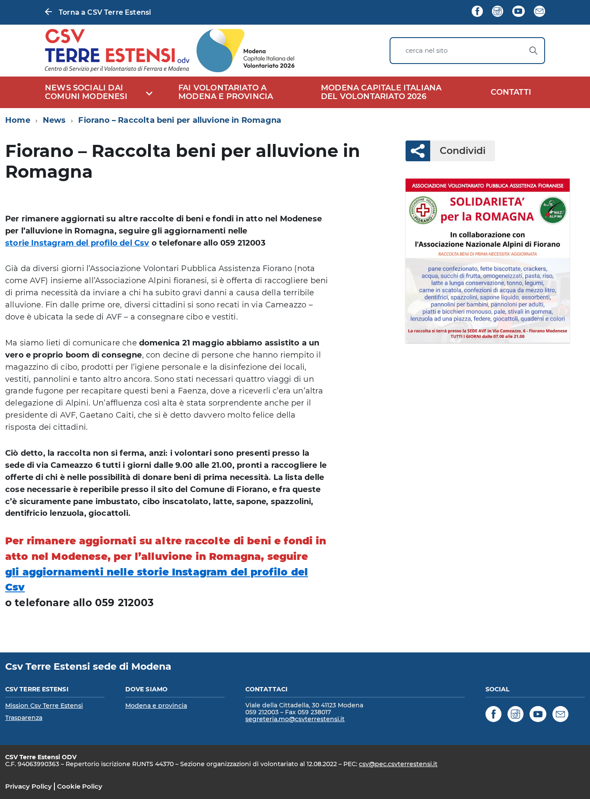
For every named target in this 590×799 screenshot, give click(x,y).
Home (17, 120)
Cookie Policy (79, 786)
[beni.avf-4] (488, 261)
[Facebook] (477, 12)
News (54, 120)
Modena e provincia (156, 706)
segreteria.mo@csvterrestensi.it (295, 719)
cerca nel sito (426, 50)
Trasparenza (23, 718)
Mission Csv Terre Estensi (44, 706)
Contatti (511, 92)
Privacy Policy (28, 786)
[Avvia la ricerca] (533, 50)
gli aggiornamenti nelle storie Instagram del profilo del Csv (156, 580)
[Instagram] (497, 12)
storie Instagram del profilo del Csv (77, 243)
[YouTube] (518, 12)
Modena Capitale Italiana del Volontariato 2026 (381, 92)
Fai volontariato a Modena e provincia (225, 92)
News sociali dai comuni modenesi (86, 92)
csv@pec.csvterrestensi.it (398, 764)
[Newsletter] (539, 12)
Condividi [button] (462, 151)
